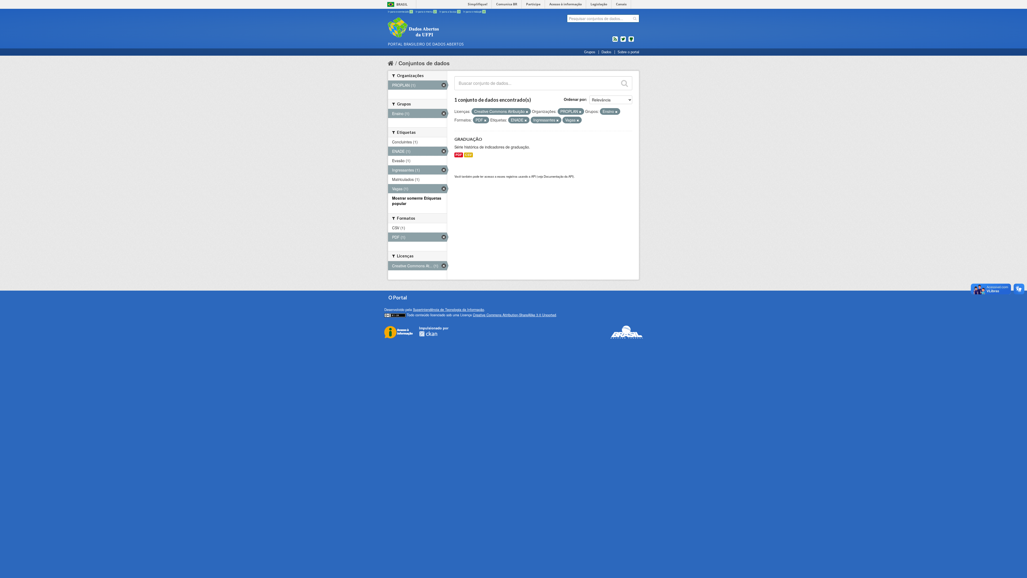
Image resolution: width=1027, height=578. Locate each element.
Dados (606, 52)
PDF (458, 155)
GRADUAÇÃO (468, 139)
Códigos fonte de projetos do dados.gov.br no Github (631, 41)
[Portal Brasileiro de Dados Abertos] (445, 28)
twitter (623, 41)
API (533, 176)
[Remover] (527, 111)
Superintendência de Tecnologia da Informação (448, 309)
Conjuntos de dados (424, 63)
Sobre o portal (628, 52)
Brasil (402, 4)
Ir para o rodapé (474, 11)
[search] (635, 18)
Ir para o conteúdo (400, 11)
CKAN (428, 334)
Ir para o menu (426, 11)
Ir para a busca (449, 11)
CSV (468, 155)
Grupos (589, 52)
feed (615, 41)
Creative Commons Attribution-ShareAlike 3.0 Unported (514, 315)
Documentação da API (558, 176)
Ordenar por (575, 99)
